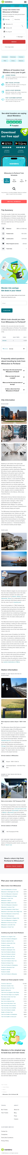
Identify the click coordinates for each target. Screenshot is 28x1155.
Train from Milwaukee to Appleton (9, 920)
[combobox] (14, 24)
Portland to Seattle (5, 971)
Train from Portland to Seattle (8, 1010)
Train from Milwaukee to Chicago (9, 896)
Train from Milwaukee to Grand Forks (10, 913)
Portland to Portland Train (7, 963)
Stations (21, 60)
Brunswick (11, 812)
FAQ (5, 60)
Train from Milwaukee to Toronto (9, 889)
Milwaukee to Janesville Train (8, 924)
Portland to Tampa (5, 945)
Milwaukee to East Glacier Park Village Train (11, 911)
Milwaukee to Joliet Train (7, 898)
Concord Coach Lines (20, 808)
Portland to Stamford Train (7, 941)
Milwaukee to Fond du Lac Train (8, 922)
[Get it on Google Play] (20, 143)
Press (15, 1116)
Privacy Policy (5, 1140)
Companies (4, 1134)
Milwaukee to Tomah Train (7, 927)
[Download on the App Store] (6, 143)
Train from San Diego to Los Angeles (10, 994)
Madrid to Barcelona (6, 990)
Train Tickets (4, 1084)
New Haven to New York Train (8, 996)
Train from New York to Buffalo (8, 1007)
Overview (13, 57)
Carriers (21, 57)
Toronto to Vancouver (6, 983)
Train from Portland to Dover (8, 958)
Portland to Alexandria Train (7, 967)
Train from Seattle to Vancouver (8, 1016)
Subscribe (6, 310)
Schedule (5, 57)
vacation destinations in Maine (11, 662)
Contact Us (4, 1131)
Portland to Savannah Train (7, 947)
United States (6, 1087)
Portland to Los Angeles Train (8, 936)
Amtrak (4, 340)
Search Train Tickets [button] (14, 866)
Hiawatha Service (6, 740)
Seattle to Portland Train (7, 1012)
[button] (25, 2)
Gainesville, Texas (6, 598)
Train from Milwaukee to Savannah (9, 894)
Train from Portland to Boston (8, 952)
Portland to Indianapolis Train (8, 949)
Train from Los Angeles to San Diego (10, 992)
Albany (19, 596)
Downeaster (15, 810)
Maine (4, 1089)
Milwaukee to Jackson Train (7, 907)
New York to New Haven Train (8, 1003)
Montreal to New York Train (7, 988)
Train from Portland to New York (9, 960)
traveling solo (17, 602)
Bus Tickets (4, 1109)
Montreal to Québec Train (7, 985)
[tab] (7, 20)
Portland (5, 1092)
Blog (15, 1112)
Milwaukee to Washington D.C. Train (9, 891)
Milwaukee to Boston (6, 900)
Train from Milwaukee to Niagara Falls (10, 918)
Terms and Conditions (7, 1137)
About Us (16, 1109)
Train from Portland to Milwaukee (9, 974)
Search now (9, 844)
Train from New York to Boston (8, 1005)
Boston (14, 596)
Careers (16, 1119)
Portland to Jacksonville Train (8, 943)
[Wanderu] (7, 2)
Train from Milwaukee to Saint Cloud (9, 909)
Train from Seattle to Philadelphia (9, 1014)
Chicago (3, 746)
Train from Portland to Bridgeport (9, 938)
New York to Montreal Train (7, 1001)
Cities (13, 60)
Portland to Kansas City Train (8, 956)
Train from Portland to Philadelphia (9, 965)
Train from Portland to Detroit (8, 954)
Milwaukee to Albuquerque (7, 916)
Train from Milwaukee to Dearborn (9, 905)
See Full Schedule (14, 201)
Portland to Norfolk (5, 969)
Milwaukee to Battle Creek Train (8, 902)
